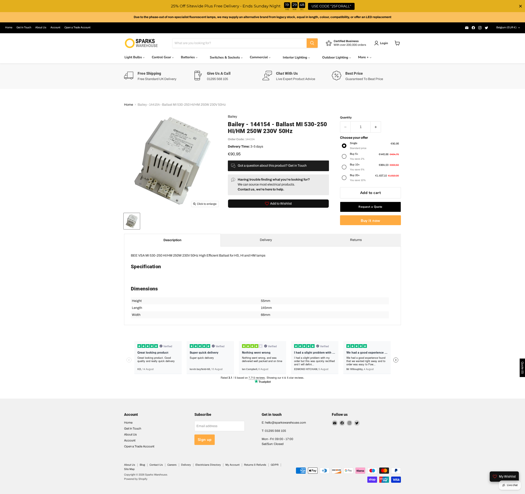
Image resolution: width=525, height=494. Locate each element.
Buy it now (370, 220)
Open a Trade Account (77, 27)
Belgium (506, 27)
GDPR (274, 464)
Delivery (266, 240)
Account (55, 27)
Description (172, 240)
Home (8, 27)
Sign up (205, 439)
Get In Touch (23, 27)
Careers (172, 464)
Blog (142, 464)
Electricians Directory (208, 464)
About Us (40, 27)
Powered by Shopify (135, 479)
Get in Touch (297, 165)
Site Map (129, 469)
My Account (232, 464)
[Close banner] (520, 6)
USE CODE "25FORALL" (331, 6)
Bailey (232, 116)
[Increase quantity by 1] (376, 127)
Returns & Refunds (255, 464)
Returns (356, 240)
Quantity (346, 117)
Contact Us (156, 464)
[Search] (312, 43)
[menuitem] (134, 57)
